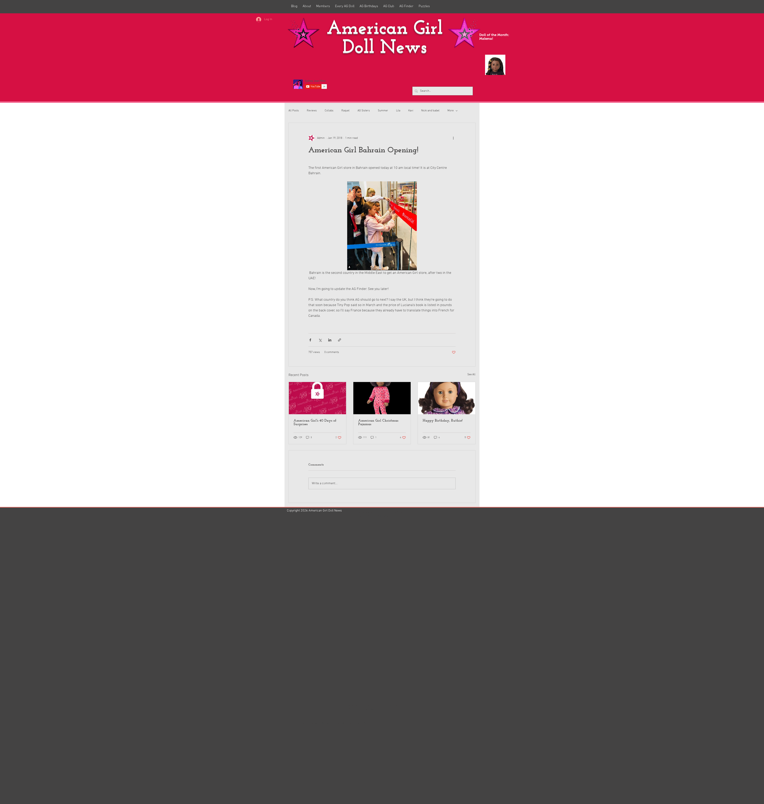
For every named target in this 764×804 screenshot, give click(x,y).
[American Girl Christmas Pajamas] (382, 398)
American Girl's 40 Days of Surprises (314, 422)
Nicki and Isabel (430, 110)
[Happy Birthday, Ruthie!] (446, 398)
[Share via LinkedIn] (330, 340)
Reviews (312, 110)
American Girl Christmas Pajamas (378, 422)
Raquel (345, 110)
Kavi (410, 110)
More (450, 110)
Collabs (329, 110)
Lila (398, 110)
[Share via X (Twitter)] (320, 340)
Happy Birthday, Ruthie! (442, 421)
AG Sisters (364, 110)
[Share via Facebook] (310, 340)
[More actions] (453, 138)
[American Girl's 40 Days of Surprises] (317, 398)
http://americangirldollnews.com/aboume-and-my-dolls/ (331, 723)
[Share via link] (339, 340)
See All (471, 374)
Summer (383, 110)
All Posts (293, 110)
